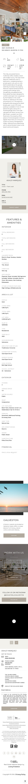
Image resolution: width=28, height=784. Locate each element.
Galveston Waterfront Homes (14, 682)
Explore (14, 535)
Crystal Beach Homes (12, 676)
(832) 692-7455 (6, 192)
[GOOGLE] (14, 756)
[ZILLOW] (19, 753)
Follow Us (14, 599)
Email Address (6, 690)
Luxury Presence (14, 766)
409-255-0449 (8, 662)
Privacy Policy (20, 774)
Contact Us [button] (14, 577)
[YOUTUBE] (16, 753)
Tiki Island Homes (10, 674)
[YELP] (23, 753)
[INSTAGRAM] (8, 753)
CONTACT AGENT (14, 207)
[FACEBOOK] (4, 753)
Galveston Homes (10, 681)
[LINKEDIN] (12, 753)
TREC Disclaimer (14, 728)
